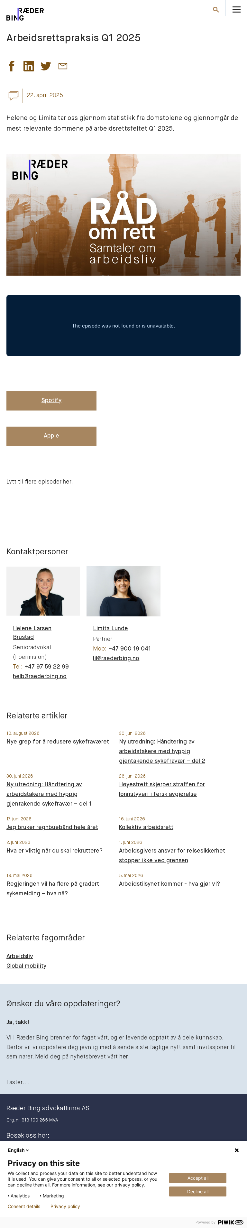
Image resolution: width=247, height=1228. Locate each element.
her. (68, 482)
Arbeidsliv (19, 956)
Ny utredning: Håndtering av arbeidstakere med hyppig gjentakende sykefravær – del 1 (49, 794)
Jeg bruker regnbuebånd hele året (52, 827)
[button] (11, 68)
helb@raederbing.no (40, 676)
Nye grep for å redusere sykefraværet (57, 742)
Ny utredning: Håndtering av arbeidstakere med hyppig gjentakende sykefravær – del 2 (162, 751)
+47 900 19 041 (129, 649)
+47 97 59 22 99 (46, 667)
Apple (51, 436)
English (16, 1150)
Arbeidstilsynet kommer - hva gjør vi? (169, 884)
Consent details (24, 1206)
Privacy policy (65, 1206)
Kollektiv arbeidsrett (146, 827)
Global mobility (26, 966)
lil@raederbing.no (116, 658)
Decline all (197, 1191)
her (123, 1057)
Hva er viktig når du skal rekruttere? (54, 851)
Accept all (198, 1178)
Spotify (51, 400)
